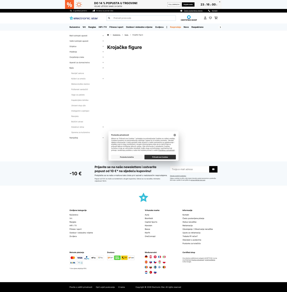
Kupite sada (188, 4)
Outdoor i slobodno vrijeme (81, 233)
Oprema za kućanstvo (80, 132)
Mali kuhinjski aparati (78, 35)
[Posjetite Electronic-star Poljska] (164, 262)
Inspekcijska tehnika (79, 100)
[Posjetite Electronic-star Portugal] (150, 272)
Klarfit (147, 233)
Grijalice (73, 46)
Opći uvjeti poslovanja (105, 287)
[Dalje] (220, 27)
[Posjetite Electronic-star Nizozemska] (146, 272)
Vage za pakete (78, 95)
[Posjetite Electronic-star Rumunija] (146, 267)
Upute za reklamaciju (191, 233)
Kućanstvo (117, 35)
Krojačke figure (138, 35)
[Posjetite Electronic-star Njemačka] (146, 257)
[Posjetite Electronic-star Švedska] (155, 267)
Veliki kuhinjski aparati (79, 41)
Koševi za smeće (78, 78)
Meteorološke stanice (80, 84)
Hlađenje (73, 52)
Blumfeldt (149, 218)
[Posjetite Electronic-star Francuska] (159, 257)
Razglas (73, 222)
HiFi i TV (73, 225)
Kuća (72, 68)
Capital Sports (151, 222)
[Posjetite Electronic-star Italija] (164, 257)
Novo (186, 27)
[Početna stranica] (110, 35)
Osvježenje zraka (77, 57)
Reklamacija (188, 225)
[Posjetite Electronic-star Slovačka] (150, 262)
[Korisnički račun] (205, 18)
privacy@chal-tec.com (198, 180)
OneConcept (150, 236)
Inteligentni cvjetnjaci (80, 111)
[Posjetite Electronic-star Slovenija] (155, 272)
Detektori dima (77, 127)
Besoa (147, 229)
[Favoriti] (210, 18)
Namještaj (74, 138)
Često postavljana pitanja (193, 11)
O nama (121, 287)
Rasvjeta (74, 116)
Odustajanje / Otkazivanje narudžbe (198, 229)
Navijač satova (77, 73)
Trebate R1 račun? (190, 236)
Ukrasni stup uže (78, 105)
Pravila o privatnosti (197, 260)
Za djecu (73, 236)
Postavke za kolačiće (192, 243)
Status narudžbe (189, 222)
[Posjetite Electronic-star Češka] (155, 262)
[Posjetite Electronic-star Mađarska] (159, 262)
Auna (147, 215)
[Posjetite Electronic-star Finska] (159, 267)
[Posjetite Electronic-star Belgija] (164, 267)
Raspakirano (197, 27)
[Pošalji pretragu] (109, 18)
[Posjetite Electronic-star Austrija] (150, 257)
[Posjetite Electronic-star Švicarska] (155, 257)
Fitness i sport (76, 229)
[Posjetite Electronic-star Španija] (146, 262)
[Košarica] (215, 18)
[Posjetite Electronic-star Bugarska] (150, 267)
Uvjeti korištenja (210, 260)
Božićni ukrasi (77, 121)
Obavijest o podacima (192, 240)
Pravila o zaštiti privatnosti (81, 287)
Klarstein (148, 225)
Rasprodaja (175, 27)
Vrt (71, 218)
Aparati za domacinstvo (80, 62)
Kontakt (214, 11)
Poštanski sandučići (79, 89)
